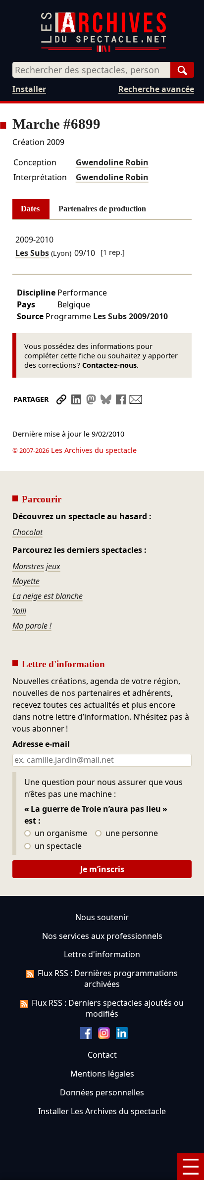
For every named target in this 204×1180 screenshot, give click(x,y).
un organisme (60, 833)
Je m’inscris (102, 869)
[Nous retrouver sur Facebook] (86, 1036)
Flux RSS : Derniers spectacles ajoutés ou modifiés (108, 1008)
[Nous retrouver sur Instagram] (104, 1036)
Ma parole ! (31, 625)
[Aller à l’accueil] (103, 50)
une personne (130, 833)
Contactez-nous (109, 365)
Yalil (19, 610)
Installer (29, 89)
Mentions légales (102, 1073)
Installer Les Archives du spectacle (102, 1111)
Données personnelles (102, 1092)
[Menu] (190, 1166)
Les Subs (32, 252)
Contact (102, 1054)
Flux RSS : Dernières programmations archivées (108, 978)
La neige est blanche (47, 595)
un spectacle (57, 846)
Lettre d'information (102, 954)
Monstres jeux (36, 566)
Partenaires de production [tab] (102, 208)
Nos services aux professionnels (102, 936)
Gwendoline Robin (112, 162)
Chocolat (27, 532)
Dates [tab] (30, 208)
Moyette (26, 581)
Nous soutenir (102, 917)
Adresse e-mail (41, 744)
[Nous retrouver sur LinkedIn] (122, 1036)
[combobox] (91, 70)
